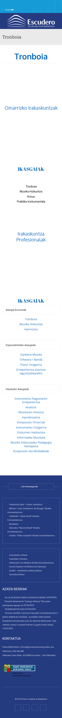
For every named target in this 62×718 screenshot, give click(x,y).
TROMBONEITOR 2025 (15, 609)
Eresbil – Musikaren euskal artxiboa (25, 570)
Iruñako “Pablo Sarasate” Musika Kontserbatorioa (32, 535)
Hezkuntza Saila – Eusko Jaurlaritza (25, 504)
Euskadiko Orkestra (18, 559)
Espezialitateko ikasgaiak (21, 345)
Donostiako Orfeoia (18, 555)
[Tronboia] (31, 21)
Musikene (13, 524)
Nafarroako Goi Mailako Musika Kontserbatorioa (31, 563)
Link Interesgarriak (30, 486)
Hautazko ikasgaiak (17, 389)
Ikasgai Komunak (16, 309)
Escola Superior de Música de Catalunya (27, 566)
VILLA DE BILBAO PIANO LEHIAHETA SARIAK (25, 597)
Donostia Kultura (16, 574)
